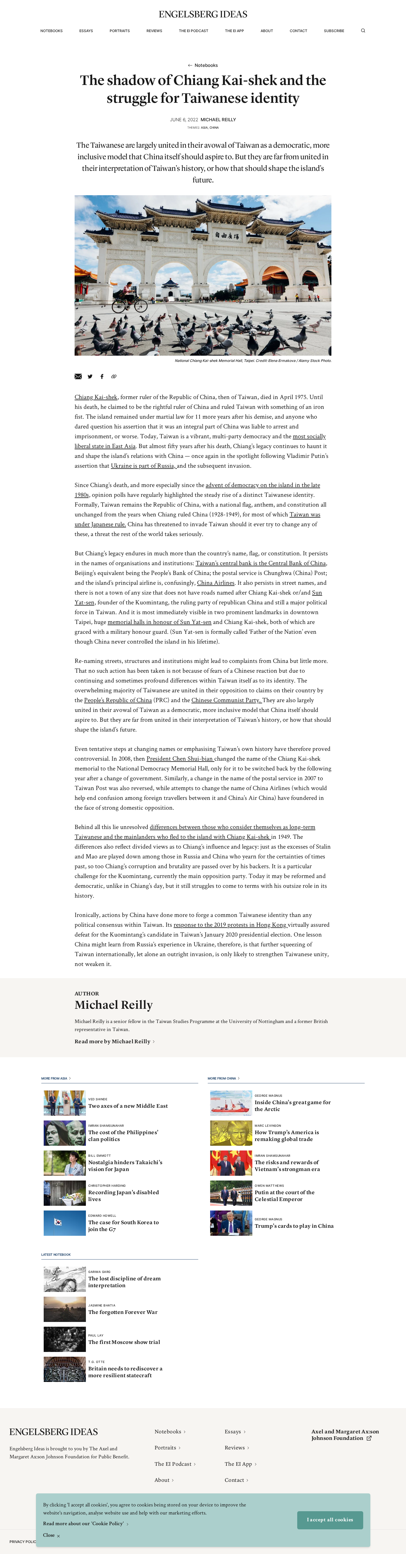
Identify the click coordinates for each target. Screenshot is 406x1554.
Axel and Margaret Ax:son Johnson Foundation (345, 1435)
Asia (204, 127)
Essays (86, 31)
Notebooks (51, 31)
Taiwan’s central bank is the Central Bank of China (261, 563)
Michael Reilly (218, 119)
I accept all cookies (330, 1520)
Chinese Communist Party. (226, 700)
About (267, 31)
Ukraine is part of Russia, (144, 465)
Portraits (120, 31)
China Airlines (216, 582)
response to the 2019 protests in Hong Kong (231, 924)
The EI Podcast (193, 31)
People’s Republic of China (118, 700)
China (214, 127)
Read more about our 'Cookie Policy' (84, 1524)
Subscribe (334, 31)
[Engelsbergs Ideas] (203, 14)
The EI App (234, 31)
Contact (298, 31)
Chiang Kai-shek (96, 397)
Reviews (154, 31)
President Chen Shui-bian (180, 758)
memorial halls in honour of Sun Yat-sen (160, 621)
